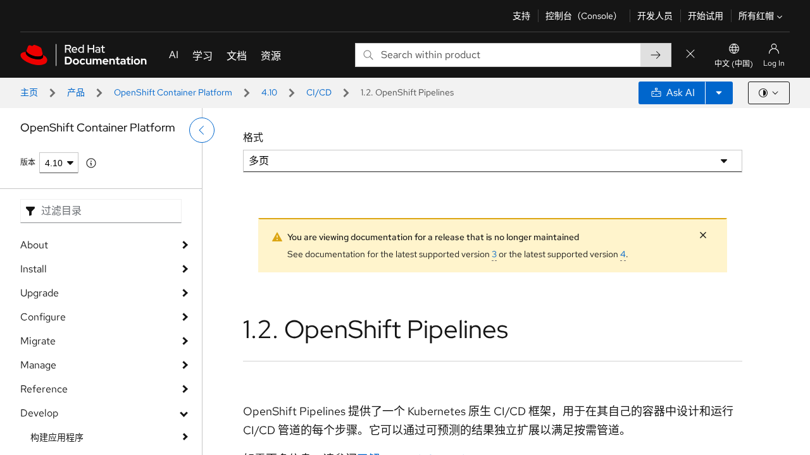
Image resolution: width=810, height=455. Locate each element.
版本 (27, 162)
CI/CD (319, 92)
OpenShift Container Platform (173, 92)
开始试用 (705, 15)
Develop (39, 413)
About (34, 245)
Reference (44, 389)
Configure (43, 317)
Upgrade (39, 293)
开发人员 (655, 15)
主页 (29, 92)
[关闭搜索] (690, 54)
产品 (76, 92)
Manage (38, 365)
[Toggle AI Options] (719, 93)
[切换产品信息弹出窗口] (91, 163)
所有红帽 (756, 15)
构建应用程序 (57, 437)
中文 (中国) (733, 64)
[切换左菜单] (202, 130)
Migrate (38, 341)
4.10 (269, 92)
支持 (521, 15)
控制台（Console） (583, 15)
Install (33, 269)
